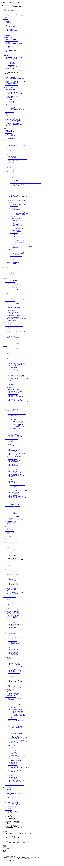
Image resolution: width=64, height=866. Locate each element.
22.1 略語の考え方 (10, 528)
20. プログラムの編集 (7, 404)
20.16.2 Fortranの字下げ (13, 482)
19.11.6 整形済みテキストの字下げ (15, 398)
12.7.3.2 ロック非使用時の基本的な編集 (19, 213)
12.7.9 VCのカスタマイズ (13, 249)
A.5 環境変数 (8, 794)
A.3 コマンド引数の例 (10, 792)
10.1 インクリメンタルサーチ (12, 142)
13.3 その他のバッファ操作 (12, 272)
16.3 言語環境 (9, 327)
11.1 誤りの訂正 (9, 167)
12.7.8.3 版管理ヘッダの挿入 (16, 247)
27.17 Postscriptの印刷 (10, 686)
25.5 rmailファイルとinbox (11, 573)
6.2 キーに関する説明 (10, 77)
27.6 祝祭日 (8, 634)
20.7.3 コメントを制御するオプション (16, 436)
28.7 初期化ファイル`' (12, 750)
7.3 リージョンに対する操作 (12, 92)
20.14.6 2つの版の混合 (13, 465)
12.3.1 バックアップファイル (14, 180)
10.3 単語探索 (9, 148)
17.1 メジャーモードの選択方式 (13, 343)
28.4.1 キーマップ (12, 732)
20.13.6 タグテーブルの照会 (14, 454)
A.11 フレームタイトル (11, 807)
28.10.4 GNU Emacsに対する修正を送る (16, 781)
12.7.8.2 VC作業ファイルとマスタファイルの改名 (21, 246)
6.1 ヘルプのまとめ (10, 75)
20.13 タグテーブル (10, 445)
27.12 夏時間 (8, 658)
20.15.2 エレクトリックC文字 (14, 472)
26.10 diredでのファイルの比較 (12, 611)
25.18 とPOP (10, 594)
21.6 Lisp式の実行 (9, 518)
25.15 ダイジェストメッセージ (12, 590)
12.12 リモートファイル (11, 263)
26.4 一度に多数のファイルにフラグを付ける (16, 603)
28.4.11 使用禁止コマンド (13, 745)
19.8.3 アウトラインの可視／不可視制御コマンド (19, 376)
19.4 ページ (8, 359)
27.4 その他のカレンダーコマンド (13, 632)
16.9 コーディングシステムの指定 (13, 335)
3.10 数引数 (8, 51)
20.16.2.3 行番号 (14, 487)
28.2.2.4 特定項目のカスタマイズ (17, 715)
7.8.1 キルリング (11, 107)
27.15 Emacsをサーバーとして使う (13, 683)
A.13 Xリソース (9, 810)
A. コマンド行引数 (7, 787)
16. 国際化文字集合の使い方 (9, 322)
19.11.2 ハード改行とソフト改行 (15, 392)
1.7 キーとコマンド (10, 29)
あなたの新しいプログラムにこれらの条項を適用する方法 (19, 15)
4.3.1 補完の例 (11, 62)
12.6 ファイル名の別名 (11, 198)
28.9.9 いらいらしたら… (13, 772)
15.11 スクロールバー (10, 305)
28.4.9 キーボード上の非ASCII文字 (15, 742)
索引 (8, 2)
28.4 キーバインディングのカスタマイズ (15, 729)
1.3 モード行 (8, 24)
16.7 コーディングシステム (12, 332)
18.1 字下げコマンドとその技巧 (13, 348)
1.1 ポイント (8, 21)
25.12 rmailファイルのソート (12, 586)
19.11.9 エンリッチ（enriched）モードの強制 (18, 401)
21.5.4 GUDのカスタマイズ (14, 516)
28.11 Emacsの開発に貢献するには (13, 783)
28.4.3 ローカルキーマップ (14, 734)
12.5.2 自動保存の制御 (13, 195)
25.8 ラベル (8, 577)
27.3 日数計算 (9, 630)
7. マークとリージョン (8, 87)
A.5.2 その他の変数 (12, 798)
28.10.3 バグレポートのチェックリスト (16, 780)
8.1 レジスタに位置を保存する (12, 118)
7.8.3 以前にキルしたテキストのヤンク (16, 109)
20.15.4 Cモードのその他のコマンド (16, 475)
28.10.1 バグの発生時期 (13, 777)
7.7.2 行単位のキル (12, 101)
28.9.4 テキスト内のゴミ (13, 766)
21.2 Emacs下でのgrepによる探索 (13, 506)
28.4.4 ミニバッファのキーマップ (15, 736)
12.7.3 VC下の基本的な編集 (14, 209)
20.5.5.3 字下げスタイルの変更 (17, 424)
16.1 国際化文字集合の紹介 (12, 324)
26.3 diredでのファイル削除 (12, 602)
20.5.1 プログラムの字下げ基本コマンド (17, 414)
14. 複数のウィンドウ (7, 278)
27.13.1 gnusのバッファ (13, 661)
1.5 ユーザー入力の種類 (11, 26)
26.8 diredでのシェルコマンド (12, 608)
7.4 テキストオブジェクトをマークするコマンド (16, 93)
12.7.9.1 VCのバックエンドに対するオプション (20, 252)
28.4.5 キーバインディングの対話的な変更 (17, 737)
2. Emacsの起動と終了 (8, 32)
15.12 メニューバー (10, 306)
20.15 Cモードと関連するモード (13, 469)
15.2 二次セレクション (11, 293)
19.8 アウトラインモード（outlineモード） (15, 372)
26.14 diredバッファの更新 (11, 616)
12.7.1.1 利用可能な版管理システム (18, 204)
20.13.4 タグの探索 (12, 451)
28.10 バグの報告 (9, 775)
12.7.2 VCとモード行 (12, 208)
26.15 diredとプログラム (12, 617)
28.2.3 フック (11, 717)
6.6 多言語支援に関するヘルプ (12, 82)
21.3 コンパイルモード (11, 507)
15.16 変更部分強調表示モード (12, 317)
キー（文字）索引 (7, 847)
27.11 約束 (8, 657)
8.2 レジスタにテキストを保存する (13, 119)
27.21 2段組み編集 (10, 691)
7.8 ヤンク (8, 104)
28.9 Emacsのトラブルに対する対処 (13, 760)
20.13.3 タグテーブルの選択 (14, 450)
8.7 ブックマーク (9, 125)
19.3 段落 (8, 358)
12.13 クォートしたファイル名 (12, 264)
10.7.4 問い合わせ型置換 (13, 160)
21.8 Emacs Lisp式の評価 (11, 521)
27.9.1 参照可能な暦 (12, 641)
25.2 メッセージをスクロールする (13, 569)
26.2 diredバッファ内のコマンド (13, 600)
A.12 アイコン (9, 808)
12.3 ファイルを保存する (11, 178)
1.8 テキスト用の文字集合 (11, 30)
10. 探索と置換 (6, 140)
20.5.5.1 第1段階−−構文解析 (16, 421)
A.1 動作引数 (8, 789)
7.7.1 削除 (10, 99)
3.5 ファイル (8, 45)
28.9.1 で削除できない (13, 762)
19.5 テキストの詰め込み (11, 360)
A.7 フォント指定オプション (12, 802)
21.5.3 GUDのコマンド (13, 514)
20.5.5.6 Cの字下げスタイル (16, 428)
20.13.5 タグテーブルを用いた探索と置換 (17, 453)
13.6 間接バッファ (10, 276)
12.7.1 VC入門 (11, 202)
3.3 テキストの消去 (10, 42)
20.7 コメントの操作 (10, 431)
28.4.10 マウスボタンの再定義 (14, 744)
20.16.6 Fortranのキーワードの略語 (15, 496)
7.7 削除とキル (9, 97)
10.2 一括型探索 (9, 147)
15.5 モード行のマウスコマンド (13, 297)
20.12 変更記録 (9, 444)
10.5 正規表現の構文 (10, 151)
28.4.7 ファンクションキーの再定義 (16, 740)
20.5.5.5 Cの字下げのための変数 (17, 426)
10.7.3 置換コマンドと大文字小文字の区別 (17, 159)
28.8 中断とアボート (10, 758)
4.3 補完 (7, 60)
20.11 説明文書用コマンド (11, 443)
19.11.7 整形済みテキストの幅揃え (15, 399)
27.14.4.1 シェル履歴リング (16, 675)
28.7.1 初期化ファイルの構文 (14, 752)
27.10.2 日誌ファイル (12, 650)
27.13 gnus (8, 659)
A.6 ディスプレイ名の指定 (11, 800)
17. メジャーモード (7, 341)
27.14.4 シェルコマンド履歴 (14, 673)
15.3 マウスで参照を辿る (11, 294)
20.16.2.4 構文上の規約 (15, 489)
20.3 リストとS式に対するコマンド (13, 409)
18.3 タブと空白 (9, 351)
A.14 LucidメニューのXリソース (13, 811)
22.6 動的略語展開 (10, 535)
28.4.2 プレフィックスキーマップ (15, 733)
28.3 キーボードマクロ (11, 722)
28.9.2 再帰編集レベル (13, 763)
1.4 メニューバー (9, 25)
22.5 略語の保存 (9, 533)
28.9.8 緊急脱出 (11, 771)
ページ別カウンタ (4, 863)
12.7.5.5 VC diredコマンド (16, 225)
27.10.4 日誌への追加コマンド (14, 653)
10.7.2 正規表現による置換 (14, 157)
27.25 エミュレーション (11, 697)
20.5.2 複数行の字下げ (13, 415)
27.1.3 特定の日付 (12, 627)
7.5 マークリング (9, 94)
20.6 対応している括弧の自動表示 (13, 430)
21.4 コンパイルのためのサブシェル (14, 508)
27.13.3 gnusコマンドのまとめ (14, 664)
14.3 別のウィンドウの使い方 (12, 283)
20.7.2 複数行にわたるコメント (15, 435)
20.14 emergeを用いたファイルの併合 (14, 456)
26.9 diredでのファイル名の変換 (13, 609)
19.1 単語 (8, 355)
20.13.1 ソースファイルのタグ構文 (15, 447)
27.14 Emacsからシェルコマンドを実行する (15, 666)
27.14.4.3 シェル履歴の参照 (16, 678)
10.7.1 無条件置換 (12, 156)
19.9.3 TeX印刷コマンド (13, 385)
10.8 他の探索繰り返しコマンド (13, 162)
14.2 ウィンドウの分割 (11, 282)
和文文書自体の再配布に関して (13, 14)
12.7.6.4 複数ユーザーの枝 (16, 234)
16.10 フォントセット (10, 336)
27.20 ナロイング (9, 690)
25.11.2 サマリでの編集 (13, 584)
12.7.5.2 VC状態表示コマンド (16, 221)
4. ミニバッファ (6, 55)
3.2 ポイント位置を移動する (12, 41)
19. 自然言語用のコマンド (8, 353)
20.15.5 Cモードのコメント (14, 476)
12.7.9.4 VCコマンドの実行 (16, 256)
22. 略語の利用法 (6, 526)
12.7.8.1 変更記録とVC (15, 244)
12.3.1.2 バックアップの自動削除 (17, 184)
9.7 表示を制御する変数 (11, 138)
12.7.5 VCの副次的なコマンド (14, 218)
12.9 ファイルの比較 (10, 259)
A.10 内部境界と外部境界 (11, 806)
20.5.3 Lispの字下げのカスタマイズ (16, 416)
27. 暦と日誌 (5, 620)
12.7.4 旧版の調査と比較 (13, 216)
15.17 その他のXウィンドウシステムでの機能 (16, 318)
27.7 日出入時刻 (9, 636)
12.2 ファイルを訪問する (11, 177)
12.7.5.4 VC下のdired (14, 224)
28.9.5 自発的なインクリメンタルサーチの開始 (18, 767)
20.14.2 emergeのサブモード (14, 460)
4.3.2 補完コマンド (12, 63)
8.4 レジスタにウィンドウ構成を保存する (15, 121)
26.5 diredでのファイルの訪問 (12, 604)
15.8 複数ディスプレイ (11, 301)
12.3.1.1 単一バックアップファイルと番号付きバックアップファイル (25, 183)
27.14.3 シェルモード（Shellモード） (16, 671)
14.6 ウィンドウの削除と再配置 (13, 287)
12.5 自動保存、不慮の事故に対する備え (15, 191)
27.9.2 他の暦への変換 (13, 642)
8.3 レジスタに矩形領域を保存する (13, 120)
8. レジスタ (5, 115)
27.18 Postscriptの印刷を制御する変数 (14, 687)
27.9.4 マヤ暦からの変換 (13, 645)
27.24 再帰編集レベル (10, 695)
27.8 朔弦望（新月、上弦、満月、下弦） (15, 637)
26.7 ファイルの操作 (10, 607)
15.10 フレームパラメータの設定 (13, 303)
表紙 (2, 2)
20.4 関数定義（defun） (11, 410)
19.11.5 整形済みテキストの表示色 (15, 396)
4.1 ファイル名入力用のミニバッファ (14, 57)
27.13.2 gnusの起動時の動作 (14, 663)
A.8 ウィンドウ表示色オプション (13, 803)
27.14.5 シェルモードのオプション (15, 680)
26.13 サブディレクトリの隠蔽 (12, 615)
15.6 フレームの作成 (10, 298)
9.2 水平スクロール (10, 131)
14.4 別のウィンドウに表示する (13, 284)
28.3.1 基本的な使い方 (13, 725)
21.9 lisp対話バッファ (10, 522)
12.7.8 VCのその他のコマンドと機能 (16, 242)
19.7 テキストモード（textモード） (13, 370)
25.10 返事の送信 (9, 579)
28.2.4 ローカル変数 (12, 719)
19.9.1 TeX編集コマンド (13, 382)
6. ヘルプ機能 (6, 73)
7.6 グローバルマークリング (12, 96)
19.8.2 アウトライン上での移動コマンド (17, 375)
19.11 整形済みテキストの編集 (12, 389)
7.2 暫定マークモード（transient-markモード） (16, 91)
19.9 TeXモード (9, 380)
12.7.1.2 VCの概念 (14, 206)
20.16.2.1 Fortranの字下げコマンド (17, 485)
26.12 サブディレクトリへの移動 (13, 613)
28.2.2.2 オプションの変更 (16, 712)
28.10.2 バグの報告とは (13, 778)
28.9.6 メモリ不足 (12, 769)
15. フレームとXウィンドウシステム (11, 289)
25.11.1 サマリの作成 (12, 583)
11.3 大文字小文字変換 (11, 169)
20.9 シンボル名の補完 (11, 440)
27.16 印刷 (8, 685)
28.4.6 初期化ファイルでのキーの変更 (16, 738)
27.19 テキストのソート (11, 689)
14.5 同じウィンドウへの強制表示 (13, 286)
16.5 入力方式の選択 (10, 329)
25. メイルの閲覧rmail (7, 565)
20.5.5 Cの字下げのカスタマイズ (15, 419)
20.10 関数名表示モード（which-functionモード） (16, 441)
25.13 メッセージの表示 (11, 588)
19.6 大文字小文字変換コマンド (13, 369)
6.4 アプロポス (9, 79)
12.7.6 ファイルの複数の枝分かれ (15, 228)
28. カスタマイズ (6, 701)
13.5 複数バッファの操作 (11, 274)
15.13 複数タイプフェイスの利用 (13, 307)
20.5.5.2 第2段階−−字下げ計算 (17, 422)
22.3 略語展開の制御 (10, 531)
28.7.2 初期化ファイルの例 (14, 753)
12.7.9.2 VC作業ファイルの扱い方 (17, 253)
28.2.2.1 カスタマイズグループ (17, 711)
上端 (13, 2)
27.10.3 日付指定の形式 (13, 652)
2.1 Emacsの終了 (9, 35)
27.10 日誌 (8, 647)
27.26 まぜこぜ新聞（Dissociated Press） (14, 698)
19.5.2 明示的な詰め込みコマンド (15, 364)
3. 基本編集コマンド (7, 37)
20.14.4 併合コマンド (12, 463)
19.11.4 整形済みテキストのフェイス (16, 395)
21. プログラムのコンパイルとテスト (11, 502)
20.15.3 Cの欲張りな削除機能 (14, 474)
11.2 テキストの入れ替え (11, 168)
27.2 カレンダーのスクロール (12, 629)
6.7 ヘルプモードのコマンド (12, 83)
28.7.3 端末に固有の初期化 (14, 755)
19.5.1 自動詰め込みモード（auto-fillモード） (18, 363)
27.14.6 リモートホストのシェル (15, 681)
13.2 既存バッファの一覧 (11, 270)
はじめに (8, 12)
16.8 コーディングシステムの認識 (13, 333)
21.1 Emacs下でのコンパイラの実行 (13, 504)
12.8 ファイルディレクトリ (12, 258)
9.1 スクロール (9, 130)
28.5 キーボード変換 (10, 747)
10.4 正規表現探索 (10, 150)
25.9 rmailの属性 (9, 578)
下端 (16, 2)
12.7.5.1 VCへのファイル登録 (16, 220)
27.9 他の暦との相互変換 (11, 638)
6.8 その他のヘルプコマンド (12, 85)
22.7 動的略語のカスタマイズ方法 (13, 536)
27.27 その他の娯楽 (10, 699)
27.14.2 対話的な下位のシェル (14, 670)
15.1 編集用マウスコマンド (12, 291)
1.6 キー (7, 27)
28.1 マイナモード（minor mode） (13, 704)
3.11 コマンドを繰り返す (11, 52)
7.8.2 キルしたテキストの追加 (14, 108)
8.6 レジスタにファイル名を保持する (14, 124)
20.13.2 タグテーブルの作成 (14, 449)
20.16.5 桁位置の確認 (12, 495)
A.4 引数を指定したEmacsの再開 (13, 793)
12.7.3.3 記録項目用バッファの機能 (18, 214)
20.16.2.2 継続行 (14, 486)
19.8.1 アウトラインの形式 (14, 374)
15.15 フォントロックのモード (12, 310)
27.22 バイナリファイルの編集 (12, 693)
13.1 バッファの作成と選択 (12, 269)
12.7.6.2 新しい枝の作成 (15, 231)
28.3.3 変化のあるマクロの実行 (15, 727)
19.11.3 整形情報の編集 (13, 394)
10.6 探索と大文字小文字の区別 (13, 152)
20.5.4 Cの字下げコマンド (13, 418)
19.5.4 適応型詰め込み (13, 367)
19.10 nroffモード (9, 387)
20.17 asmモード (9, 500)
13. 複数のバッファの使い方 (9, 267)
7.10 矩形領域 (9, 113)
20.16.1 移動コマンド (12, 481)
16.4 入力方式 (9, 328)
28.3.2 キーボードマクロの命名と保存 (16, 726)
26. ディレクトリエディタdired (9, 597)
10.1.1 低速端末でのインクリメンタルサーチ (18, 145)
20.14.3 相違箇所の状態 (13, 461)
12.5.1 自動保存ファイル (13, 193)
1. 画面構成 (5, 19)
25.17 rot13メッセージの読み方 (12, 593)
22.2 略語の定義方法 (10, 529)
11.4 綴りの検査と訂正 (11, 171)
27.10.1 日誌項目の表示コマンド (15, 649)
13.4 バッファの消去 (10, 273)
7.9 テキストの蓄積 (10, 112)
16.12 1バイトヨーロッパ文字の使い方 (14, 339)
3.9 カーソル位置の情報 (11, 50)
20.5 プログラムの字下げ (11, 411)
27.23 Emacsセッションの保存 (12, 694)
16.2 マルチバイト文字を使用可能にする (15, 326)
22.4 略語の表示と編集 (11, 532)
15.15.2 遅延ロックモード (13, 313)
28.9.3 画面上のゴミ (12, 765)
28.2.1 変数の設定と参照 (13, 707)
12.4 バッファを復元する (11, 190)
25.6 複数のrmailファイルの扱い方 (13, 574)
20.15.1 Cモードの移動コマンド (15, 471)
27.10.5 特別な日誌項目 (13, 654)
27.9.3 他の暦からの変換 (13, 643)
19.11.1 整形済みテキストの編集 (15, 391)
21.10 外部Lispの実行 (10, 523)
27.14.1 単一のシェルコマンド (14, 669)
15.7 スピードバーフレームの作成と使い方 (15, 299)
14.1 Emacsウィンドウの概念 (12, 280)
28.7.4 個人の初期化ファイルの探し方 (16, 756)
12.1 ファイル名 (9, 175)
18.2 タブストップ (10, 349)
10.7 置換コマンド (10, 154)
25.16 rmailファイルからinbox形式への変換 (15, 592)
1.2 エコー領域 (9, 22)
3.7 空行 (7, 47)
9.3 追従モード (9, 133)
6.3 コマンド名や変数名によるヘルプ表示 (15, 78)
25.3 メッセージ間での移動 (12, 570)
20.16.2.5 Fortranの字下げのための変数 (18, 490)
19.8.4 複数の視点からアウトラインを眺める (18, 378)
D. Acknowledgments (7, 846)
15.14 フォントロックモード (12, 308)
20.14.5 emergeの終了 (12, 464)
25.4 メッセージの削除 (11, 571)
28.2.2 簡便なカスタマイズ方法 (15, 709)
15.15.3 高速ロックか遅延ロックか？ (16, 315)
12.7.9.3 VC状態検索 (14, 254)
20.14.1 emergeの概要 (12, 459)
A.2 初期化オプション (10, 791)
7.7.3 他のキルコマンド (13, 102)
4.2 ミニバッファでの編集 (11, 58)
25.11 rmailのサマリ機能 (11, 580)
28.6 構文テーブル (10, 748)
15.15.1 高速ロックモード (13, 312)
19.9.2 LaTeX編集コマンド (14, 384)
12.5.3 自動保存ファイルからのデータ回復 (17, 196)
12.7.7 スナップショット (13, 236)
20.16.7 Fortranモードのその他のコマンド (17, 497)
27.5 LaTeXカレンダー (10, 633)
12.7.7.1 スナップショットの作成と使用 (19, 239)
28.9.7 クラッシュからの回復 (14, 770)
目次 (5, 2)
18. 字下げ (5, 346)
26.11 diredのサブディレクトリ (12, 612)
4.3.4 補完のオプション (13, 66)
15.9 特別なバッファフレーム (12, 302)
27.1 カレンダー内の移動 (11, 622)
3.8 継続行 (8, 48)
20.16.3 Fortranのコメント (13, 492)
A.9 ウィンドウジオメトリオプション (14, 804)
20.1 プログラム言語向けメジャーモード (15, 406)
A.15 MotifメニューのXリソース (13, 812)
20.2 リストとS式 (9, 407)
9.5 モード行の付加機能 (11, 135)
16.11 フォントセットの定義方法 (13, 337)
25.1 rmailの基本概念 (10, 567)
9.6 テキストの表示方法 (11, 137)
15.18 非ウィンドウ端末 (11, 320)
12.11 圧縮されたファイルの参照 (13, 262)
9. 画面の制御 (6, 128)
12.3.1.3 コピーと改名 (15, 185)
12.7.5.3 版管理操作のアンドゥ (17, 223)
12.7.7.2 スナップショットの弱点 (17, 240)
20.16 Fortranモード (10, 479)
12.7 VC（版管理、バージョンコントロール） (16, 200)
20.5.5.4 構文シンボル (15, 425)
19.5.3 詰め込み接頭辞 (13, 365)
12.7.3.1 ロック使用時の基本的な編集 (18, 212)
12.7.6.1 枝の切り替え (15, 230)
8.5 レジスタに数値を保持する (12, 123)
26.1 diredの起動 (9, 599)
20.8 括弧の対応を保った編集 (12, 439)
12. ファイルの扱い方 (7, 173)
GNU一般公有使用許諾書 (8, 10)
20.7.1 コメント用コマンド (14, 434)
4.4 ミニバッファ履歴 (10, 68)
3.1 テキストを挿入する (11, 39)
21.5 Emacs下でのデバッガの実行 (13, 510)
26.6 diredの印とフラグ (11, 605)
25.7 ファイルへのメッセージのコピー (14, 575)
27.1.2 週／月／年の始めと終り (15, 625)
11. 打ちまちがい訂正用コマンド (10, 164)
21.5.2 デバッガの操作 (13, 513)
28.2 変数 (8, 705)
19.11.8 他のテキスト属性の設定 (15, 400)
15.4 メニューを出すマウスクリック (14, 295)
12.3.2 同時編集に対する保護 (14, 188)
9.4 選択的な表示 (9, 134)
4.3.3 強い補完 (11, 65)
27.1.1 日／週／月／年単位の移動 (15, 624)
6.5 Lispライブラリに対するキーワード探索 (15, 81)
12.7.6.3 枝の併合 (14, 233)
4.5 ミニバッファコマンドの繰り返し (14, 70)
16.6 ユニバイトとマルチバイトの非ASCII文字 (16, 331)
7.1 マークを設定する (10, 89)
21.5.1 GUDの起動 (12, 512)
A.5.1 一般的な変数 (12, 797)
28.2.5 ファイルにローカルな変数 (15, 720)
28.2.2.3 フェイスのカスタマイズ (17, 714)
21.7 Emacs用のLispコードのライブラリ (14, 519)
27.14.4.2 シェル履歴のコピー (17, 676)
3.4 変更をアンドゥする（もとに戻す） (14, 43)
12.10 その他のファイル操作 (12, 261)
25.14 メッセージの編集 (11, 589)
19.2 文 (7, 356)
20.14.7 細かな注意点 (12, 466)
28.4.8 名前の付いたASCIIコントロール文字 (17, 741)
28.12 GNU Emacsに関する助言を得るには (15, 785)
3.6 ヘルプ (8, 46)
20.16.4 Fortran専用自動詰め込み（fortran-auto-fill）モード (20, 493)
